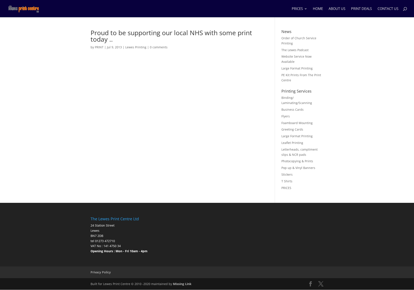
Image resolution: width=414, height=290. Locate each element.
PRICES (297, 9)
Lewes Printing (135, 47)
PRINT (99, 47)
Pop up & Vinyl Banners (298, 168)
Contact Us (388, 9)
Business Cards (292, 109)
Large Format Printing (297, 68)
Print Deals (361, 9)
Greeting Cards (292, 129)
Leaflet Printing (292, 143)
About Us (337, 9)
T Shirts (286, 181)
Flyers (285, 116)
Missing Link (182, 284)
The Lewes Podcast (295, 50)
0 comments (159, 47)
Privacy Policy (101, 272)
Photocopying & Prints (297, 161)
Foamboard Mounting (297, 123)
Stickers (287, 174)
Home (318, 9)
